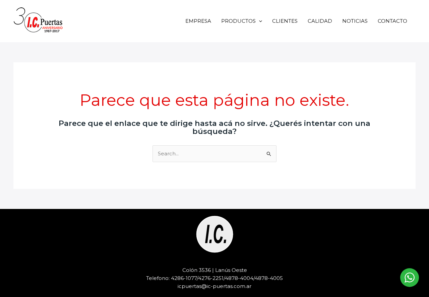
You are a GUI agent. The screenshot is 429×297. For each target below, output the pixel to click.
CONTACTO (392, 21)
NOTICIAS (355, 21)
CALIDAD (320, 21)
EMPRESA (198, 21)
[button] (259, 21)
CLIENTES (285, 21)
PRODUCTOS (238, 21)
